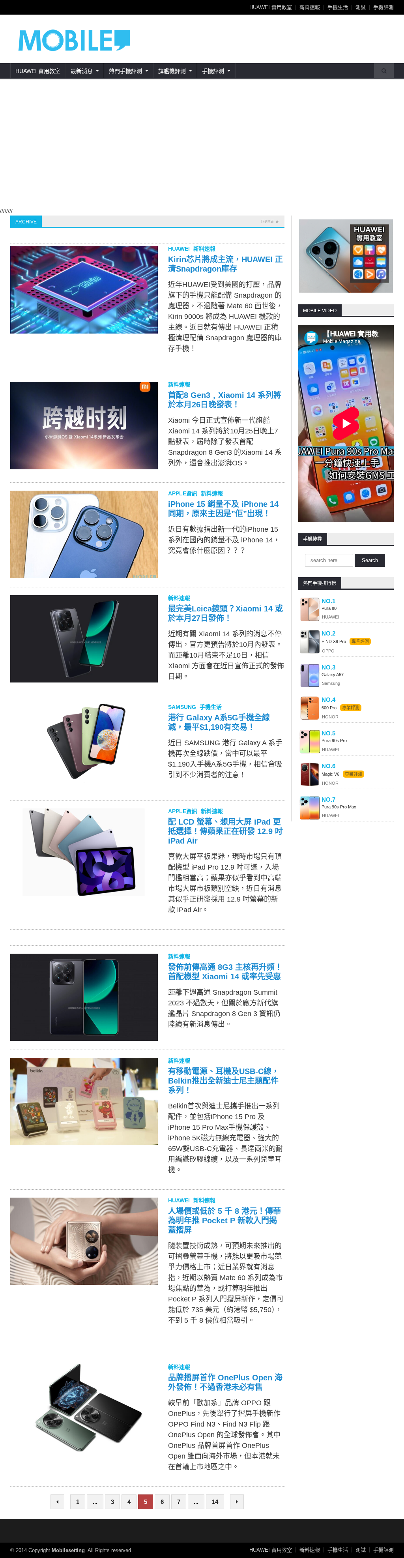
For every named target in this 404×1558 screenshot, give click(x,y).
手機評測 (383, 7)
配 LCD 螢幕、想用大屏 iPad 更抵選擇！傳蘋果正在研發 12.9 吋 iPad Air (225, 831)
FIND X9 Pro (334, 641)
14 (215, 1501)
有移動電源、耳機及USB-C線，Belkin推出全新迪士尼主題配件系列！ (223, 1081)
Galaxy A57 (333, 674)
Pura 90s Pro (334, 740)
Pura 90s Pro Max (339, 806)
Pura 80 (329, 608)
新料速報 (309, 7)
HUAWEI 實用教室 (270, 7)
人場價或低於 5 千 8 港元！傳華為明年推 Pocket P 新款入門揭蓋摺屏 (224, 1220)
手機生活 (337, 7)
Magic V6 (330, 774)
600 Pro (330, 707)
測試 (360, 7)
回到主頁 (267, 221)
